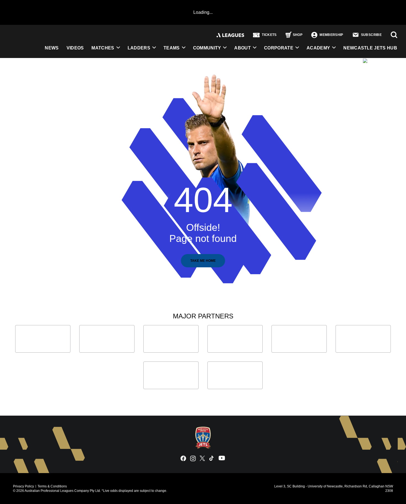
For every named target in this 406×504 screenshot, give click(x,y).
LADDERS (139, 48)
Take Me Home (203, 261)
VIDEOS (75, 48)
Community (207, 48)
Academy (318, 48)
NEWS (52, 48)
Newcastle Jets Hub (370, 48)
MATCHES (102, 48)
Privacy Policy (23, 486)
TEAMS (172, 48)
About (242, 48)
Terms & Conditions (52, 486)
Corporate (278, 48)
